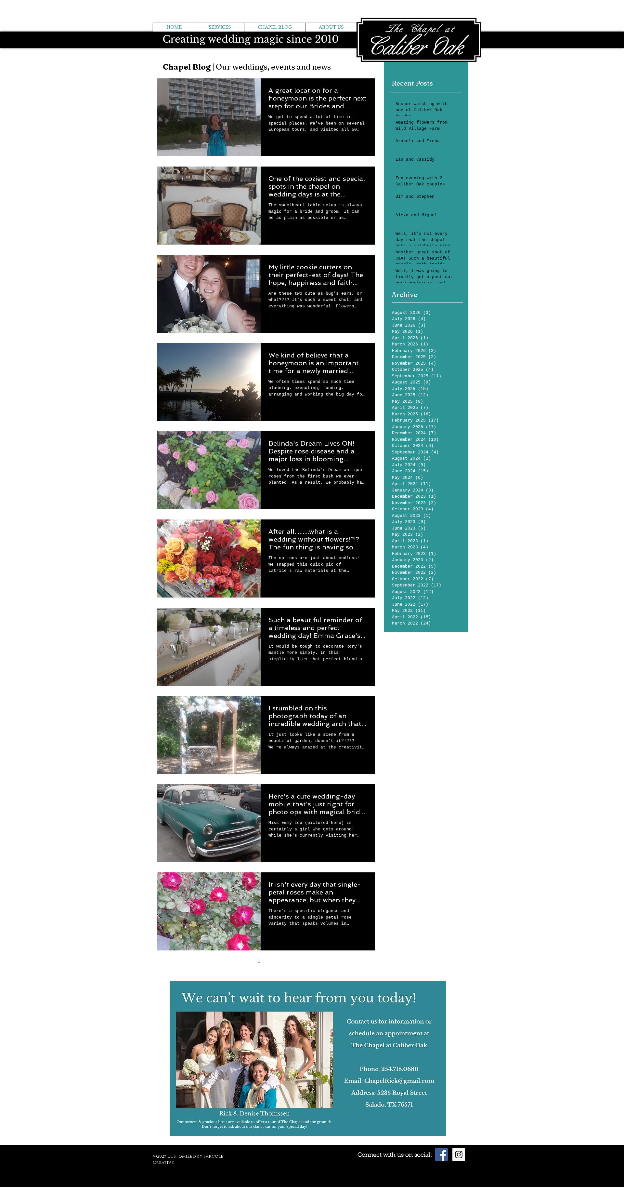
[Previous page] (245, 961)
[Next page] (286, 961)
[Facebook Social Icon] (441, 1154)
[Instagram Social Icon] (458, 1154)
